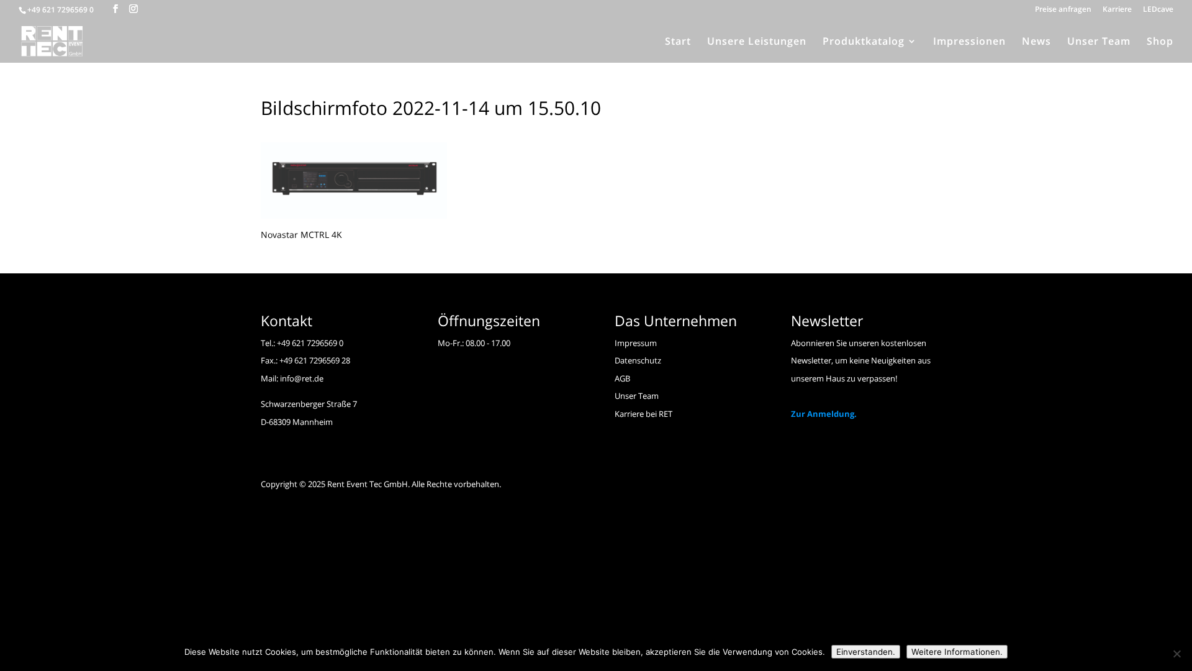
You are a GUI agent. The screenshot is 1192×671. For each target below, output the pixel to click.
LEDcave (1158, 10)
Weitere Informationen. (957, 652)
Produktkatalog (864, 42)
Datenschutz (638, 360)
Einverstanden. (865, 652)
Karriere (1117, 10)
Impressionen (969, 42)
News (1036, 42)
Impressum (636, 343)
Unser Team (1099, 42)
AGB (622, 378)
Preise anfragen (1063, 10)
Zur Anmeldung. (824, 413)
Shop (1160, 42)
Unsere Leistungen (756, 42)
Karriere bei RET (643, 413)
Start (678, 42)
